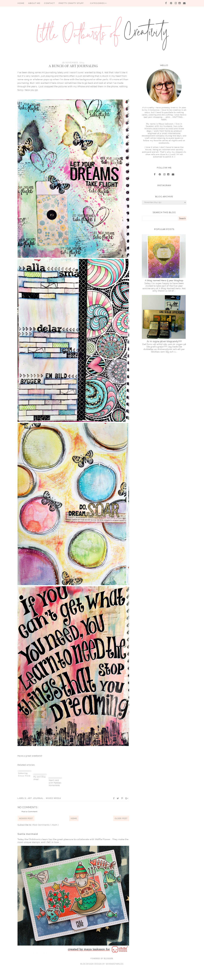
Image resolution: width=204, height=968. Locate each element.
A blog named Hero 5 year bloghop (164, 280)
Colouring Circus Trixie (24, 774)
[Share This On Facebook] (114, 798)
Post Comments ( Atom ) (46, 825)
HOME (21, 3)
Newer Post (26, 818)
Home (74, 818)
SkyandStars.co (114, 964)
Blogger (108, 958)
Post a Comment (29, 812)
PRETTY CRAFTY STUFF (71, 3)
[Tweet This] (118, 798)
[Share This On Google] (127, 798)
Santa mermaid (28, 834)
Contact (49, 3)
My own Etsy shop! (39, 778)
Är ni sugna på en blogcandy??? (164, 341)
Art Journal (36, 798)
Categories (97, 3)
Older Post (121, 818)
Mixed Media (53, 798)
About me (34, 3)
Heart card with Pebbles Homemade (55, 782)
